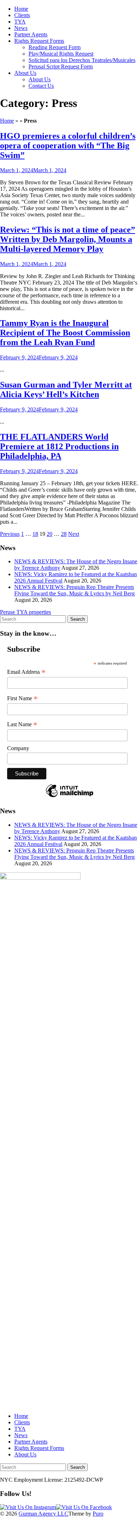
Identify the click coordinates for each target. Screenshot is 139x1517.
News (20, 28)
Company (18, 748)
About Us (25, 73)
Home (21, 9)
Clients (22, 15)
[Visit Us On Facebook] (84, 1507)
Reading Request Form (55, 47)
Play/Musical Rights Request (61, 54)
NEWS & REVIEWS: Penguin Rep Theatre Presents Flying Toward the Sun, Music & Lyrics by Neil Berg (74, 590)
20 (49, 534)
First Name (22, 698)
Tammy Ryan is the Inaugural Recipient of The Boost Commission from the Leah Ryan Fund (65, 332)
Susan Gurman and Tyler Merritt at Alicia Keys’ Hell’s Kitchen (66, 389)
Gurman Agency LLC (43, 1514)
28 (64, 534)
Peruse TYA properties (25, 612)
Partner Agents (30, 34)
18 (35, 534)
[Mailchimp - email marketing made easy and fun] (69, 797)
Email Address (26, 672)
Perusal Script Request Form (61, 66)
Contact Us (41, 86)
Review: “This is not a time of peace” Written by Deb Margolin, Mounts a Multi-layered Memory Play (67, 239)
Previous (10, 534)
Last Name (22, 724)
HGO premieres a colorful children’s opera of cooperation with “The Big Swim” (67, 145)
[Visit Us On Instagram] (28, 1507)
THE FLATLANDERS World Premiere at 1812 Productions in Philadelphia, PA (59, 446)
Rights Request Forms (39, 41)
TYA (20, 22)
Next (73, 534)
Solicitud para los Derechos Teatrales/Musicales (82, 60)
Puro (98, 1514)
